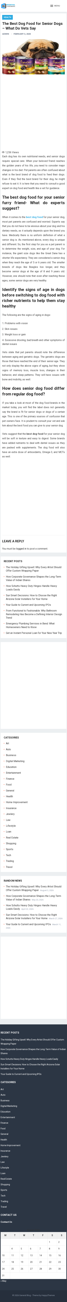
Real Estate (12, 837)
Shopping (11, 843)
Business (11, 755)
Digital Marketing (15, 761)
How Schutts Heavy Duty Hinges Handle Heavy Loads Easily (29, 1059)
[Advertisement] (33, 111)
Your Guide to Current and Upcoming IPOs (28, 604)
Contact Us (6, 1222)
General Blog (25, 1295)
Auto (8, 749)
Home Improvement (17, 802)
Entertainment (13, 772)
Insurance (11, 808)
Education (11, 767)
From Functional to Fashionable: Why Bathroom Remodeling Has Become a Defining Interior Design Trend (34, 614)
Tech (8, 855)
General (10, 790)
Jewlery (10, 814)
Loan (8, 831)
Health (7, 17)
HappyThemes (48, 1295)
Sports (9, 849)
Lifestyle (11, 825)
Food (9, 784)
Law (8, 820)
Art (7, 743)
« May (3, 1281)
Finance (10, 778)
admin (5, 34)
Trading (10, 861)
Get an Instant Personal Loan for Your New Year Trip (34, 632)
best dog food (34, 217)
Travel (9, 867)
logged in (21, 548)
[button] (55, 6)
